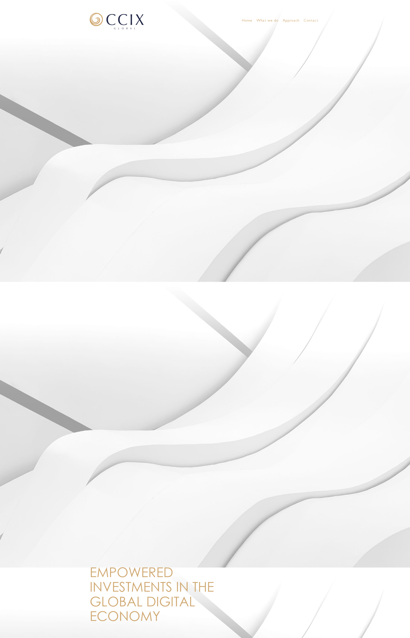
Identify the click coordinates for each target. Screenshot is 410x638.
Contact (311, 21)
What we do (267, 21)
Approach (291, 21)
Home (247, 21)
